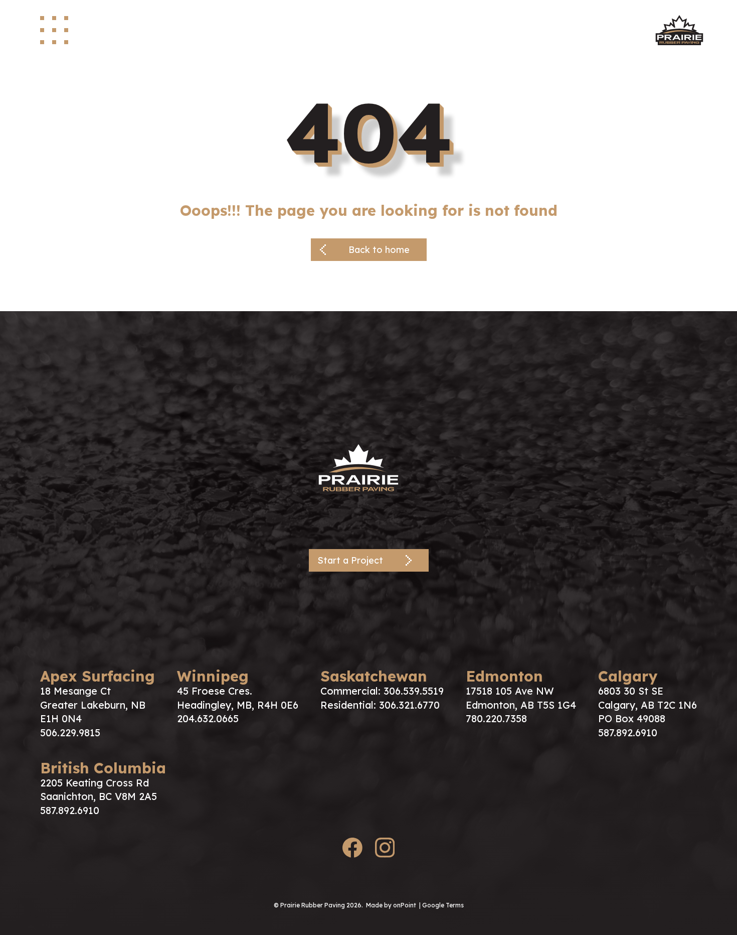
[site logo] (679, 30)
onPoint (404, 905)
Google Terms (443, 905)
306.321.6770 (409, 705)
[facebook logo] (352, 849)
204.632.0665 (208, 718)
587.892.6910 (627, 732)
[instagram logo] (385, 849)
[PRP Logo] (368, 466)
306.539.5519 (414, 691)
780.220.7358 (496, 718)
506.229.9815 (70, 732)
